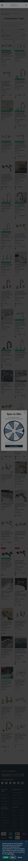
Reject (13, 857)
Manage (20, 857)
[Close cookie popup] (26, 841)
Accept (6, 857)
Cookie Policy (10, 854)
